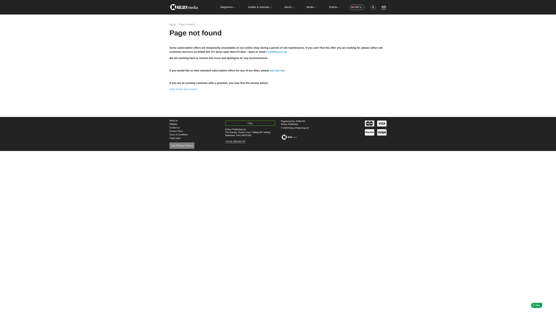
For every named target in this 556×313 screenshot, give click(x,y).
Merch (288, 7)
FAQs (250, 123)
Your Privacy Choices (182, 145)
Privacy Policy (176, 131)
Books (310, 7)
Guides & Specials (258, 7)
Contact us (174, 127)
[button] (234, 7)
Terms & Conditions (178, 134)
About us (173, 120)
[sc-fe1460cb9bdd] (289, 137)
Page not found (187, 24)
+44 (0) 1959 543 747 (235, 141)
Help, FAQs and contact (183, 89)
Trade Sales (175, 138)
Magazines (226, 7)
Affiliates (173, 124)
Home (172, 24)
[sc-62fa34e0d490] (184, 7)
